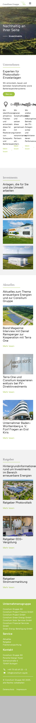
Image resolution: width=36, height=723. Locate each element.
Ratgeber (8, 459)
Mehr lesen (8, 346)
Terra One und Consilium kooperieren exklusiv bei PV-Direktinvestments (18, 381)
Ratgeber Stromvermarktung (15, 580)
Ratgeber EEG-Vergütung (13, 540)
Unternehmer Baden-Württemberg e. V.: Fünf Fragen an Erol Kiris (17, 427)
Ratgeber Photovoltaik (17, 502)
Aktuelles (8, 284)
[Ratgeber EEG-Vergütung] (18, 526)
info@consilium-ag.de (17, 673)
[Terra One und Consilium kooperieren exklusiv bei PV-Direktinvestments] (18, 364)
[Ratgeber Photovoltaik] (18, 490)
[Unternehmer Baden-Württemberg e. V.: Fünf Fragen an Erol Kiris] (18, 410)
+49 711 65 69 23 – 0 (17, 669)
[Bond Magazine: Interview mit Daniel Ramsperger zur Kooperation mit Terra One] (18, 315)
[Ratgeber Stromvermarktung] (18, 566)
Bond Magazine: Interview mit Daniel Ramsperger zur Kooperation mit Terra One (17, 334)
